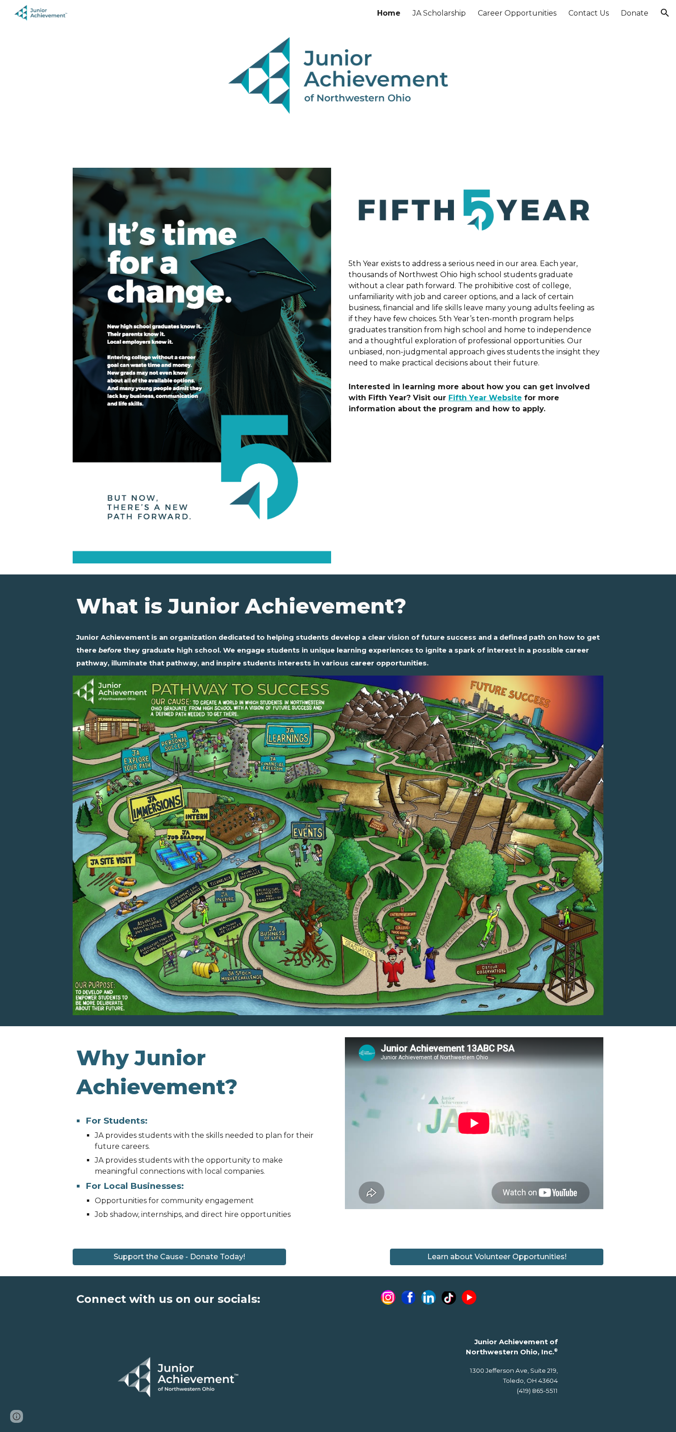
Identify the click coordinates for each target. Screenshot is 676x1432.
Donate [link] (634, 13)
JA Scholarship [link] (439, 13)
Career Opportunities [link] (517, 13)
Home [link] (389, 13)
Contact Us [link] (588, 13)
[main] (474, 313)
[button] (665, 13)
